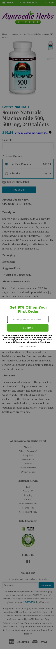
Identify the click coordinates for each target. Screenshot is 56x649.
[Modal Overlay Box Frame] (28, 324)
